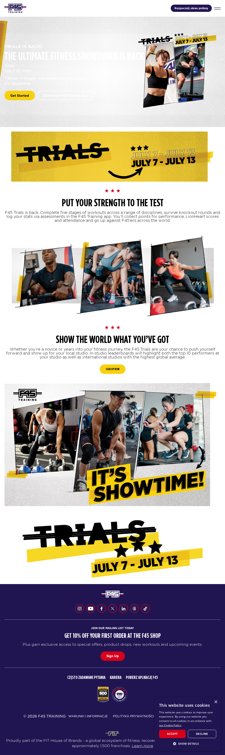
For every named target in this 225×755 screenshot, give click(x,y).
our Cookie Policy (170, 725)
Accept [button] (172, 734)
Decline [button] (202, 734)
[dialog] (188, 724)
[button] (187, 743)
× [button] (215, 702)
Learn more (142, 746)
